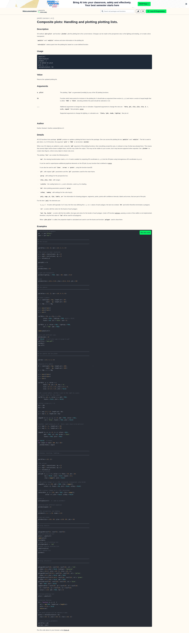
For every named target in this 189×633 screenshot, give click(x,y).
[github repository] (143, 11)
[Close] (186, 4)
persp (81, 109)
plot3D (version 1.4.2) (45, 18)
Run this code (145, 232)
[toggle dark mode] (138, 11)
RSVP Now (143, 4)
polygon (117, 213)
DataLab (66, 630)
